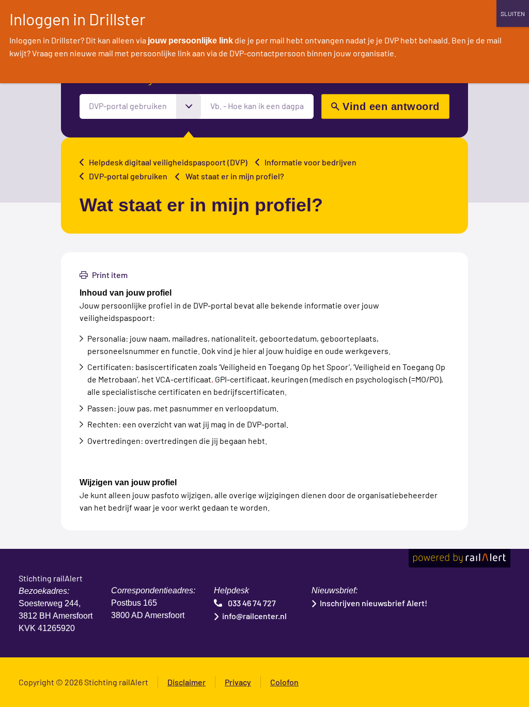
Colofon (284, 682)
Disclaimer (186, 682)
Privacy (238, 682)
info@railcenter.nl (254, 616)
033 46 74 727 (252, 603)
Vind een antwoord (391, 106)
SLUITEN (513, 13)
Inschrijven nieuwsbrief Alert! (373, 603)
